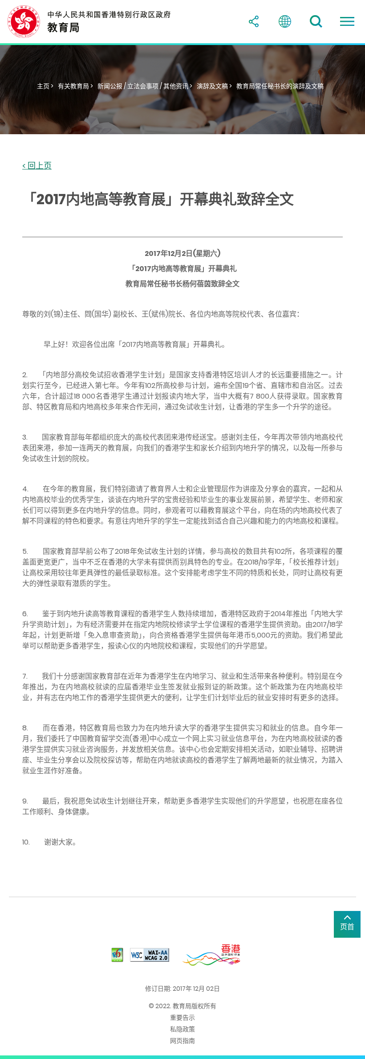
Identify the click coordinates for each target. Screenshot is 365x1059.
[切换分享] (253, 21)
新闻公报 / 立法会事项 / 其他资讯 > (144, 86)
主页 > (45, 86)
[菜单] (347, 21)
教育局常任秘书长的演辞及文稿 (280, 86)
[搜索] (316, 21)
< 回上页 (37, 166)
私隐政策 (182, 1029)
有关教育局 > (75, 86)
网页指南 (182, 1040)
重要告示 (182, 1017)
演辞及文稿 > (214, 86)
